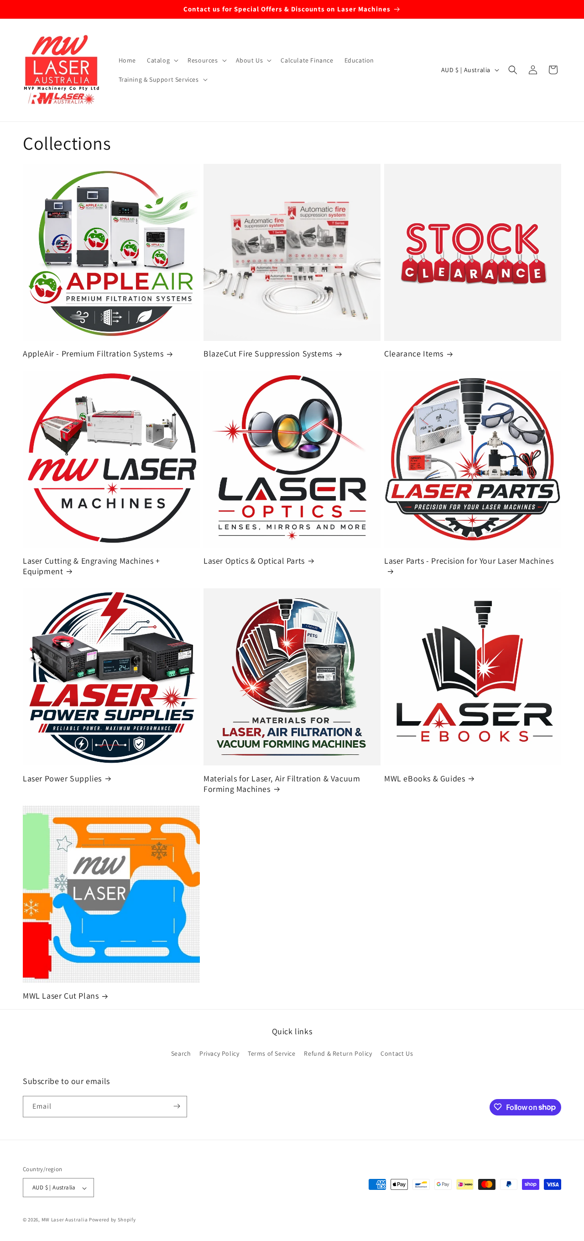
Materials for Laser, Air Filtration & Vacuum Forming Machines (281, 783)
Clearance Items (413, 353)
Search (181, 1054)
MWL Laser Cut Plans (61, 995)
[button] (161, 60)
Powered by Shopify (112, 1220)
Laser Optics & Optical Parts (254, 560)
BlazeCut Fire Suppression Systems (268, 353)
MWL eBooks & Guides (424, 778)
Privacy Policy (219, 1054)
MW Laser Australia (65, 1220)
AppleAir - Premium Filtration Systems (93, 353)
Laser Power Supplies (62, 778)
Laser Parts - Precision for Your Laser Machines (468, 560)
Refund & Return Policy (338, 1054)
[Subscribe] (177, 1106)
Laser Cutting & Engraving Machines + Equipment (91, 565)
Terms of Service (272, 1054)
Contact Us (397, 1054)
